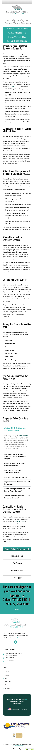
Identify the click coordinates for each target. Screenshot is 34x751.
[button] (17, 1)
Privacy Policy (17, 749)
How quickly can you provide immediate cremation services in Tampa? (15, 456)
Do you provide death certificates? (15, 477)
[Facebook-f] (15, 642)
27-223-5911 (23, 436)
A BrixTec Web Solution (17, 745)
